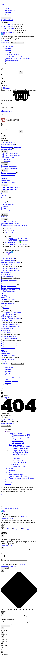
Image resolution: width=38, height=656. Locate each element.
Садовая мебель (14, 464)
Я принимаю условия (13, 565)
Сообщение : (5, 560)
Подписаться (5, 626)
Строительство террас (16, 474)
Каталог (7, 431)
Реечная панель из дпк (9, 282)
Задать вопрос (6, 425)
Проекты (8, 480)
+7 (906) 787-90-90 (8, 28)
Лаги (2, 294)
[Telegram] (2, 35)
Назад (5, 151)
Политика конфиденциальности (14, 518)
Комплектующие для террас (18, 451)
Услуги (7, 472)
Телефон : (4, 556)
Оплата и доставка (11, 482)
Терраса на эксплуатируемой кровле (21, 478)
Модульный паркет (7, 272)
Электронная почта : (8, 620)
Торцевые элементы (8, 292)
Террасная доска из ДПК (9, 268)
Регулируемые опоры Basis (10, 288)
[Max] (4, 35)
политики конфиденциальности (13, 565)
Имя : (3, 554)
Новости (12, 470)
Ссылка (5, 41)
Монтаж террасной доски (18, 476)
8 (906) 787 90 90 (7, 26)
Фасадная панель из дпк (9, 280)
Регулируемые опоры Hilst (10, 290)
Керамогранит (6, 274)
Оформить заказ (6, 111)
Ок (2, 526)
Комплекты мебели (7, 303)
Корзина (6, 88)
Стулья (3, 305)
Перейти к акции (7, 545)
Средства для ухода (8, 299)
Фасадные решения (15, 445)
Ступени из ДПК (7, 276)
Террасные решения (16, 433)
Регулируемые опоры (8, 286)
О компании (9, 468)
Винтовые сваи (6, 297)
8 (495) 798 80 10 (7, 20)
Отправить (5, 568)
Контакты (8, 484)
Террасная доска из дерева (10, 270)
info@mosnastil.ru (7, 32)
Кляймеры (4, 296)
